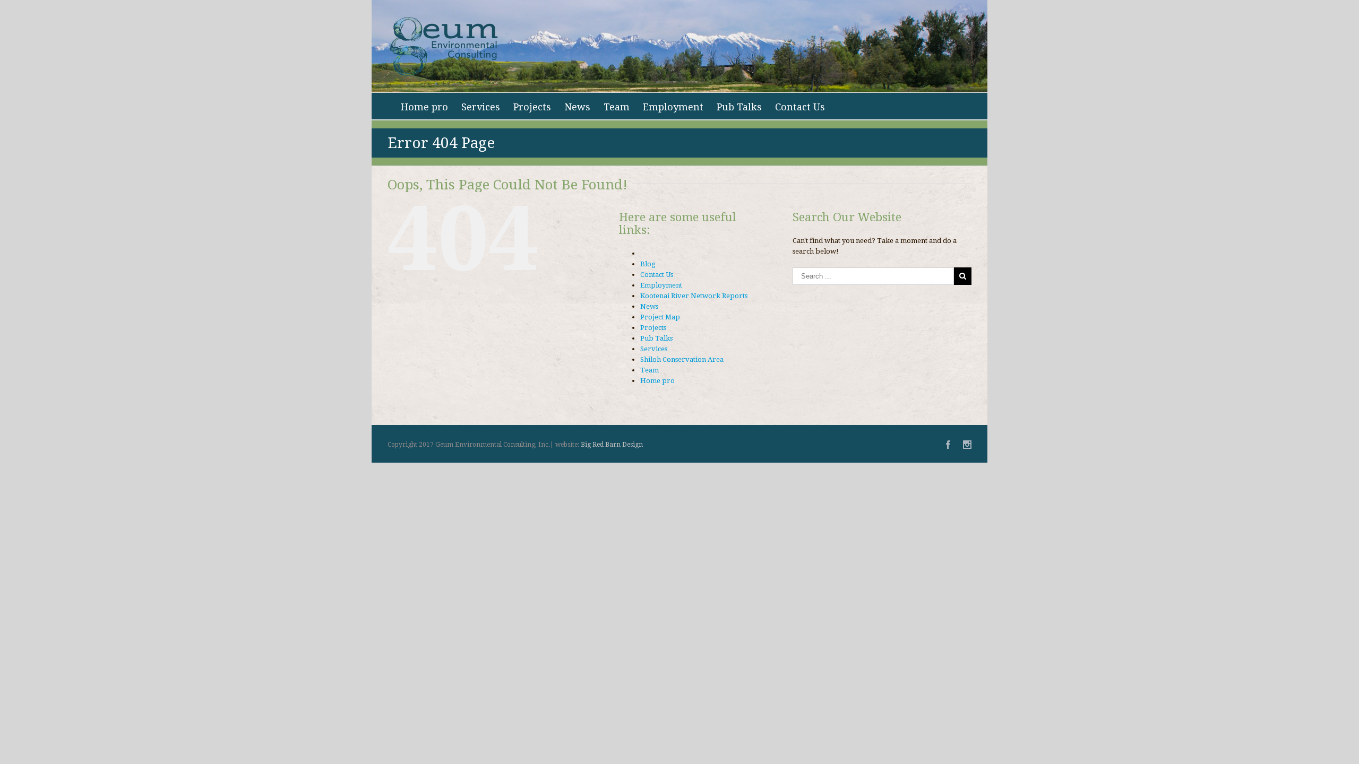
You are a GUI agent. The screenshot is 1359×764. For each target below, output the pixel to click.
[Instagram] (967, 444)
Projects (532, 106)
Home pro (424, 106)
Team (617, 106)
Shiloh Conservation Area (682, 359)
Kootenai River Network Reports (693, 296)
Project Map (660, 317)
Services (480, 106)
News (577, 106)
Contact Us (800, 106)
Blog (648, 264)
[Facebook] (948, 444)
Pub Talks (739, 106)
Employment (673, 106)
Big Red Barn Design (612, 444)
